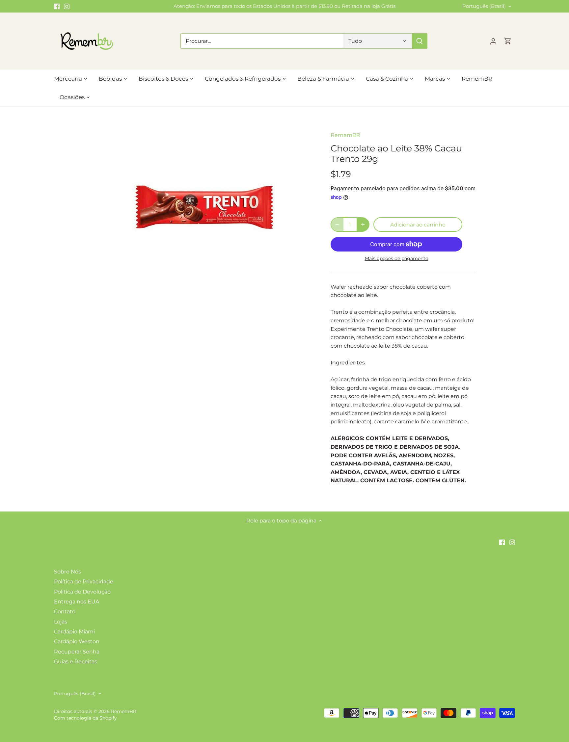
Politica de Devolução (82, 592)
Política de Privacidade (83, 581)
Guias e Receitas (75, 661)
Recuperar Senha (76, 652)
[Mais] (363, 224)
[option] (204, 207)
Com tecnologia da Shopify (85, 718)
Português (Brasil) (484, 6)
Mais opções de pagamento (396, 258)
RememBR (345, 135)
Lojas (60, 622)
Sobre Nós (67, 572)
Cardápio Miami (74, 631)
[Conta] (493, 41)
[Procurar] (419, 41)
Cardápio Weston (76, 641)
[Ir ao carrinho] (508, 41)
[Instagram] (66, 6)
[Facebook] (57, 6)
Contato (64, 611)
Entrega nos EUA (76, 601)
